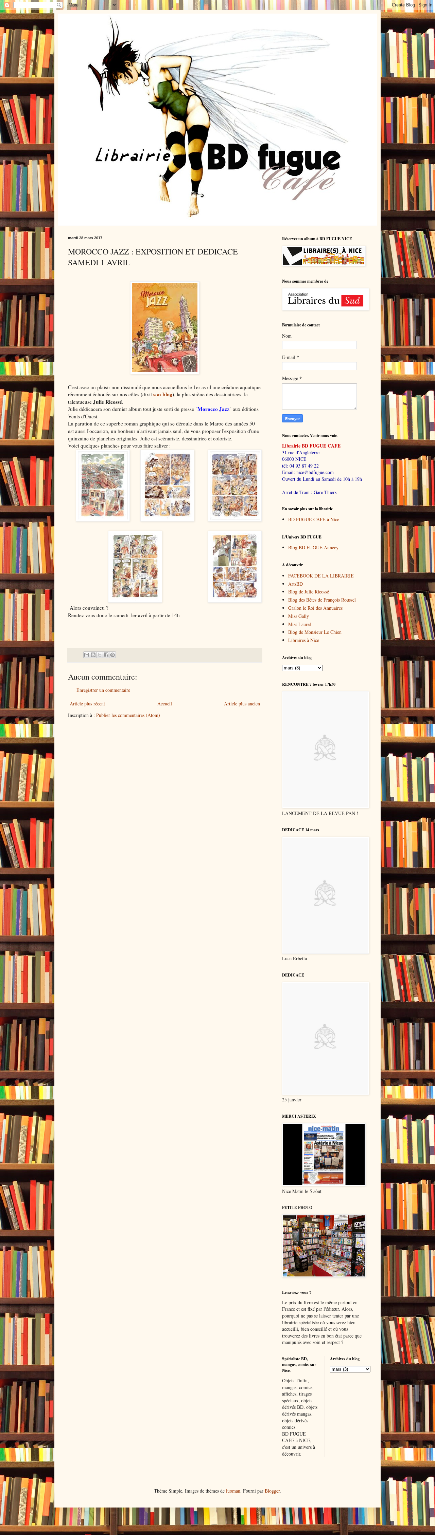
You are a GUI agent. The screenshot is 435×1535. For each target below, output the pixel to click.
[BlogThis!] (93, 654)
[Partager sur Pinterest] (112, 654)
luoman (233, 1490)
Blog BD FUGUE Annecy (313, 547)
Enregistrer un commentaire (103, 690)
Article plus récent (87, 703)
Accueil (164, 703)
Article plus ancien (242, 703)
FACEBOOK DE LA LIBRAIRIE (321, 575)
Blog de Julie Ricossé (308, 591)
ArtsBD (295, 584)
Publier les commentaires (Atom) (128, 715)
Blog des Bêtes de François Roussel (322, 599)
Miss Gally (298, 616)
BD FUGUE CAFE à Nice (313, 519)
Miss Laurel (299, 624)
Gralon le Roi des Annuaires (315, 608)
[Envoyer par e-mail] (86, 654)
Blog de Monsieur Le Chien (315, 632)
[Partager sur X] (99, 654)
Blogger (272, 1490)
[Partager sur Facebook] (106, 654)
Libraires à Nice (303, 640)
